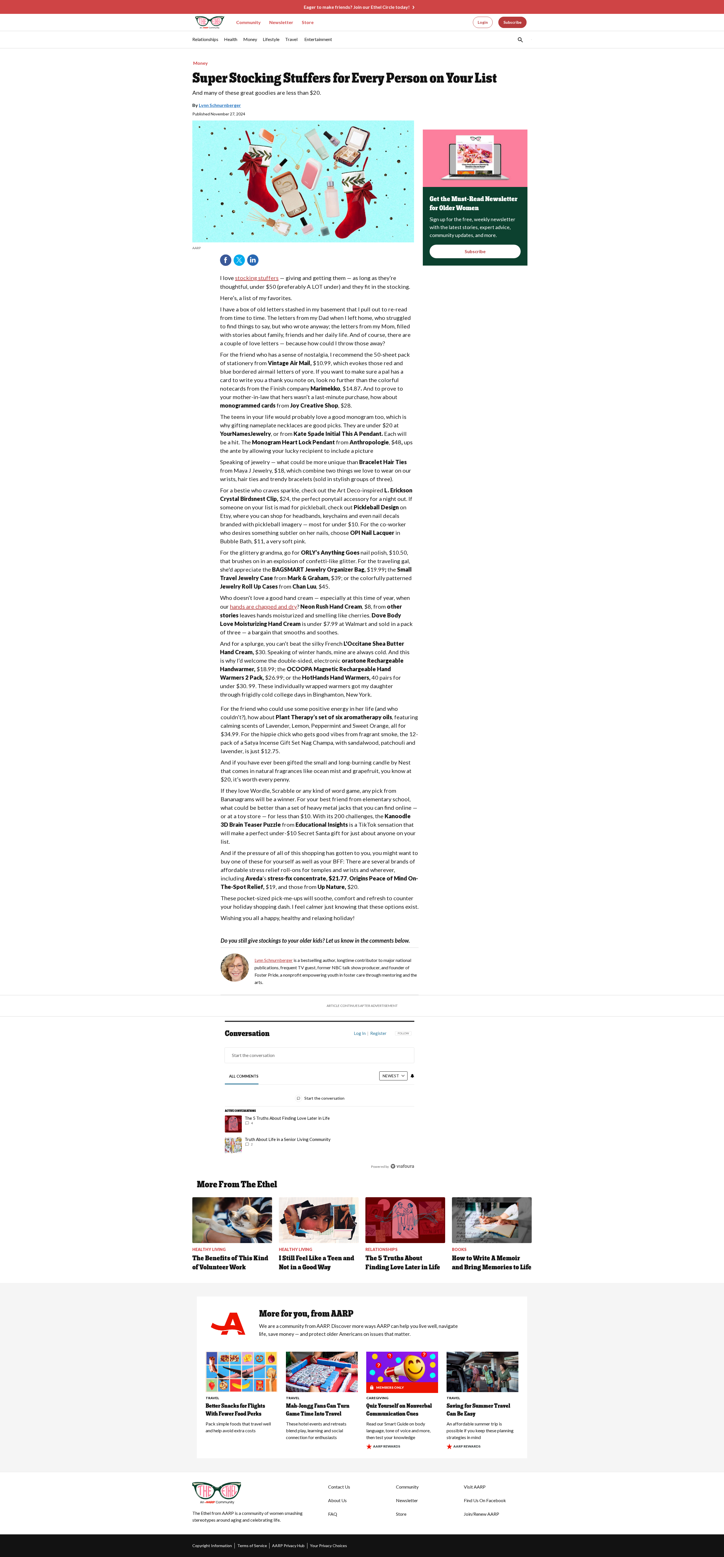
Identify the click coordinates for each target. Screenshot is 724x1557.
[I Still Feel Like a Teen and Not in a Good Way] (319, 1220)
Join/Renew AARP (481, 1514)
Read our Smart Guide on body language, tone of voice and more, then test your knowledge (398, 1430)
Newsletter (281, 22)
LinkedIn (252, 260)
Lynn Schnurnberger (220, 105)
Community (248, 22)
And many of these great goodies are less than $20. (256, 92)
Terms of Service (252, 1545)
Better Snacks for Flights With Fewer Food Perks (235, 1409)
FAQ (332, 1514)
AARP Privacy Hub (288, 1545)
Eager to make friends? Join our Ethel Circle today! (357, 7)
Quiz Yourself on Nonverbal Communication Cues (399, 1409)
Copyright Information (212, 1545)
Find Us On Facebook (485, 1500)
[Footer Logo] (248, 1493)
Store (308, 22)
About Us (337, 1500)
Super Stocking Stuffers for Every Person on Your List (344, 78)
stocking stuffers (257, 277)
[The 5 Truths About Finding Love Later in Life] (405, 1220)
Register (378, 1033)
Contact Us (339, 1486)
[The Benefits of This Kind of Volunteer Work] (232, 1220)
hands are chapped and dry (263, 606)
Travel (212, 1398)
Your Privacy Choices (328, 1545)
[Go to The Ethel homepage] (206, 22)
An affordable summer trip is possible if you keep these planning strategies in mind (480, 1430)
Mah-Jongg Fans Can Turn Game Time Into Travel (318, 1409)
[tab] (244, 1076)
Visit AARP (475, 1486)
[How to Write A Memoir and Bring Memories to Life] (492, 1220)
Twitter (239, 260)
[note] (303, 248)
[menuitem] (205, 42)
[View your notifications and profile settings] (412, 1075)
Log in (360, 1033)
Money (200, 63)
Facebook (225, 260)
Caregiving (377, 1398)
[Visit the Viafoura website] (402, 1166)
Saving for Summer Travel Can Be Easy (478, 1409)
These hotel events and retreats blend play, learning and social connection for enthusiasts (316, 1430)
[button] (519, 39)
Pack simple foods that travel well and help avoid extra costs (238, 1427)
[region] (319, 1101)
